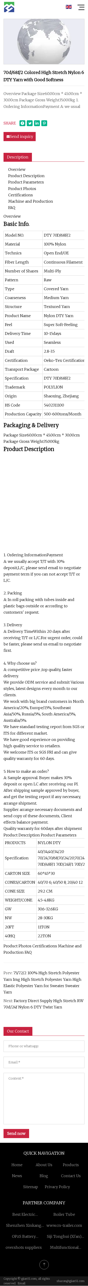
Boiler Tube (64, 1214)
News (17, 1175)
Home (17, 1164)
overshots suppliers (24, 1247)
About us (44, 1164)
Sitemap (30, 1186)
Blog (44, 1175)
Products (71, 1164)
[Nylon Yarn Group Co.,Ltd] (9, 7)
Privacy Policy (57, 1186)
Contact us (71, 1175)
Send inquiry (21, 136)
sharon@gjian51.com (70, 1281)
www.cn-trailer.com (64, 1225)
